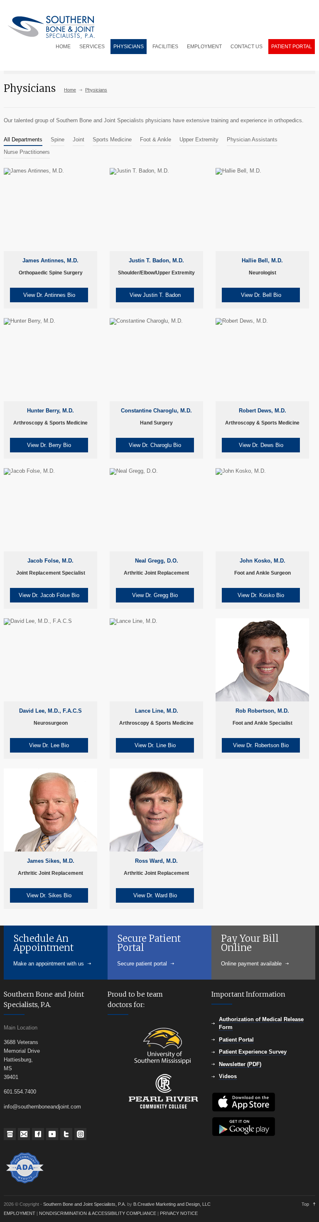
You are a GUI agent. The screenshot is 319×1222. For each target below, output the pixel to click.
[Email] (24, 1134)
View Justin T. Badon (155, 295)
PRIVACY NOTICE (179, 1213)
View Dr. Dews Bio (261, 445)
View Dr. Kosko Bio (261, 595)
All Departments (23, 139)
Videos (228, 1076)
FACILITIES (165, 46)
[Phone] (10, 1134)
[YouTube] (52, 1134)
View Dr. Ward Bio (155, 895)
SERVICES (92, 46)
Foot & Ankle (155, 139)
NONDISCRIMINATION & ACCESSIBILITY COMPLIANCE (97, 1213)
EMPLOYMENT (204, 46)
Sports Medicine (112, 139)
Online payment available (251, 963)
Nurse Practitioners (27, 152)
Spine (57, 139)
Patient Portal (236, 1040)
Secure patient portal (142, 963)
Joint (78, 139)
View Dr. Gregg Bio (155, 595)
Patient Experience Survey (253, 1052)
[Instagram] (80, 1134)
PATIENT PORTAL (291, 46)
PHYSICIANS (128, 46)
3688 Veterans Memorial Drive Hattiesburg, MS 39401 (22, 1059)
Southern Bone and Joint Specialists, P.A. (85, 1204)
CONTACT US (247, 46)
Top (305, 1204)
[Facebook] (38, 1134)
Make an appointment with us (48, 963)
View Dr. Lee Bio (49, 745)
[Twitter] (66, 1134)
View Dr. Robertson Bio (261, 745)
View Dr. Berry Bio (49, 445)
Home (70, 89)
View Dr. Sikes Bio (49, 895)
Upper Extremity (198, 139)
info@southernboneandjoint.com (42, 1107)
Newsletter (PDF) (240, 1064)
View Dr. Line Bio (155, 745)
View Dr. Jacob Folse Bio (49, 595)
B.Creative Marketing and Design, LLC (172, 1204)
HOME (63, 46)
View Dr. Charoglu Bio (155, 445)
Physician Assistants (252, 139)
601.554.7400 (20, 1092)
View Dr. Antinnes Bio (49, 295)
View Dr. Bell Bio (261, 295)
